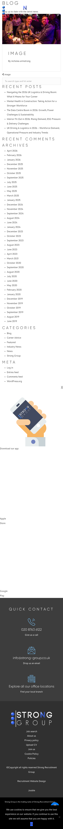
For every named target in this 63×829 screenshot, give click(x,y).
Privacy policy (31, 740)
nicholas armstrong (20, 61)
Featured (11, 342)
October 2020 (14, 263)
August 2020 (13, 272)
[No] (59, 817)
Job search (31, 731)
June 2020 (12, 281)
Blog (9, 333)
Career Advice (14, 338)
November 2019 (15, 303)
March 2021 (13, 258)
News (10, 351)
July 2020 (12, 276)
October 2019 (14, 308)
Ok (31, 824)
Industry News (14, 347)
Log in (10, 368)
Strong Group (14, 356)
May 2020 (12, 285)
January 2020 (14, 294)
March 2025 (13, 195)
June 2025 (12, 186)
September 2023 (15, 240)
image (7, 74)
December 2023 (15, 231)
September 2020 (15, 267)
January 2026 (14, 160)
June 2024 (12, 222)
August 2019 (13, 317)
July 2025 (12, 182)
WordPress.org (14, 381)
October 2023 (14, 236)
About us (31, 736)
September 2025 (15, 177)
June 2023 (12, 249)
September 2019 (15, 312)
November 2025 (15, 168)
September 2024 (15, 213)
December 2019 (15, 299)
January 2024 (14, 227)
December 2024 (15, 204)
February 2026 (14, 155)
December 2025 (15, 164)
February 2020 (14, 290)
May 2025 (12, 191)
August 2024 (13, 218)
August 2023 (13, 245)
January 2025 (13, 200)
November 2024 (15, 209)
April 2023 (12, 254)
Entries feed (13, 372)
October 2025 (14, 173)
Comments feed (15, 377)
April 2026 (12, 151)
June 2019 (12, 321)
